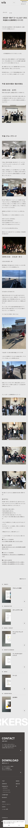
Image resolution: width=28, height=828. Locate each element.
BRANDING (5, 788)
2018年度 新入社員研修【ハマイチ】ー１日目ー (13, 562)
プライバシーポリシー (12, 821)
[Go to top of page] (26, 826)
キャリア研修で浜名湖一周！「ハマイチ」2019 (12, 541)
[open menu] (14, 2)
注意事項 (3, 806)
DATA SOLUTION (6, 790)
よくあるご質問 (5, 809)
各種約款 (3, 801)
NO (19, 825)
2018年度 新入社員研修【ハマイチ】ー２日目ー (13, 564)
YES (9, 825)
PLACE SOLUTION (6, 792)
